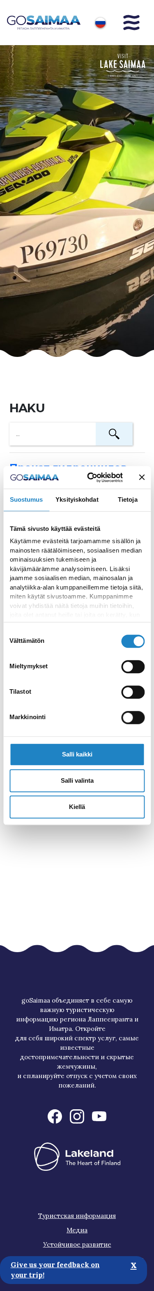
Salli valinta (77, 780)
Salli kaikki (77, 754)
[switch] (133, 666)
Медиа (77, 1230)
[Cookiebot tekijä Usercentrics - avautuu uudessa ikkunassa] (90, 477)
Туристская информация (77, 1216)
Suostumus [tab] (26, 499)
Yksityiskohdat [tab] (76, 499)
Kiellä (77, 806)
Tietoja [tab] (128, 499)
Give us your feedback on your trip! (55, 1270)
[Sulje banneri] (142, 477)
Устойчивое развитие (77, 1244)
